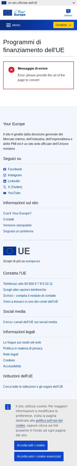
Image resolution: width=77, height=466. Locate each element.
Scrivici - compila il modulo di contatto (29, 295)
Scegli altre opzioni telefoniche (24, 289)
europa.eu (33, 261)
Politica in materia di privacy (22, 348)
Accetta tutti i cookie (31, 445)
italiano (68, 13)
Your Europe (14, 124)
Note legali (10, 354)
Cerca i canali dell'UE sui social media (30, 322)
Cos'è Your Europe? (17, 213)
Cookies (9, 360)
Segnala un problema (18, 231)
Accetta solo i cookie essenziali (39, 456)
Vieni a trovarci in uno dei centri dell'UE (30, 301)
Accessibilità (12, 366)
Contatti (8, 219)
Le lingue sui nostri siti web (22, 342)
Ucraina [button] (61, 25)
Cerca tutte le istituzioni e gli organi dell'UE (33, 386)
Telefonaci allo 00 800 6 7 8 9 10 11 (28, 283)
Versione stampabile (17, 225)
